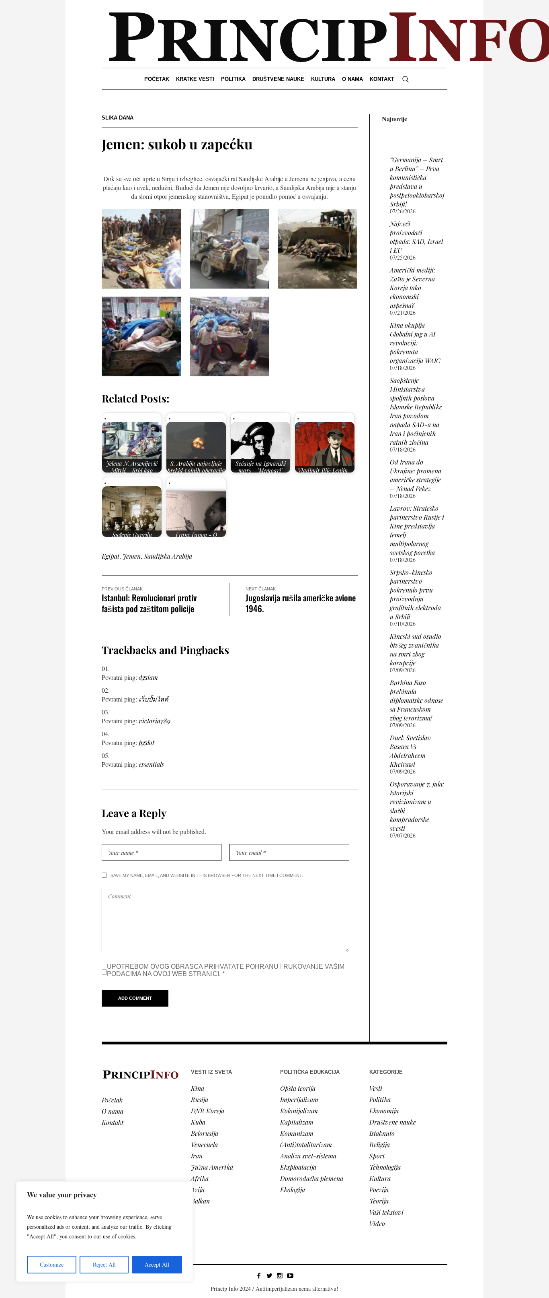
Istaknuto (382, 1133)
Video (377, 1223)
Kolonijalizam (299, 1110)
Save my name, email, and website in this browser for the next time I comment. (207, 875)
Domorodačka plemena (311, 1178)
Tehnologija (385, 1167)
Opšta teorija (297, 1088)
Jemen (132, 556)
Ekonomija (384, 1110)
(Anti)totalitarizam (306, 1144)
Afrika (200, 1178)
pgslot (146, 742)
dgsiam (148, 677)
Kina (197, 1088)
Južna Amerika (212, 1167)
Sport (377, 1155)
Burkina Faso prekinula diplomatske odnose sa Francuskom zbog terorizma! (416, 700)
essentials (151, 764)
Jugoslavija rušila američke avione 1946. (301, 603)
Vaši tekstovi (386, 1212)
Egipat (110, 556)
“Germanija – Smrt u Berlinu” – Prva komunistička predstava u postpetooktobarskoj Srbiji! (417, 181)
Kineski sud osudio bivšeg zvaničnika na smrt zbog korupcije (415, 649)
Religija (379, 1144)
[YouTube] (290, 1275)
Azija (198, 1189)
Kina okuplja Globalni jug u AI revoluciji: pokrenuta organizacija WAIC (415, 343)
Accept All (157, 1264)
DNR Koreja (207, 1110)
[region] (104, 1231)
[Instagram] (280, 1275)
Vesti (375, 1088)
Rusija (199, 1099)
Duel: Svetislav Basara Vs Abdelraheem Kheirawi (410, 750)
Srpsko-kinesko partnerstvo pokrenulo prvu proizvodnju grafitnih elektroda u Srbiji (415, 594)
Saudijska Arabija (168, 556)
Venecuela (204, 1144)
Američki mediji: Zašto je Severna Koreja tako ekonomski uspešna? (412, 288)
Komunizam (296, 1133)
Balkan (200, 1201)
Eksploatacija (298, 1167)
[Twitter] (269, 1275)
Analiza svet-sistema (308, 1155)
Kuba (198, 1122)
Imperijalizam (299, 1099)
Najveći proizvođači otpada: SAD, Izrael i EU (416, 236)
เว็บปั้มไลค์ (153, 699)
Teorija (379, 1201)
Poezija (379, 1189)
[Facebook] (259, 1275)
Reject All (104, 1264)
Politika (380, 1099)
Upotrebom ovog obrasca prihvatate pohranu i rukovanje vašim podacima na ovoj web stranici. (225, 970)
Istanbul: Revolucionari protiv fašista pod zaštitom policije (149, 603)
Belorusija (204, 1133)
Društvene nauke (392, 1122)
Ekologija (292, 1189)
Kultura (380, 1178)
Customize (52, 1264)
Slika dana (117, 118)
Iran (197, 1155)
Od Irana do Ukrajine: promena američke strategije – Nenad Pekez (415, 475)
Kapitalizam (296, 1122)
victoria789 (154, 720)
